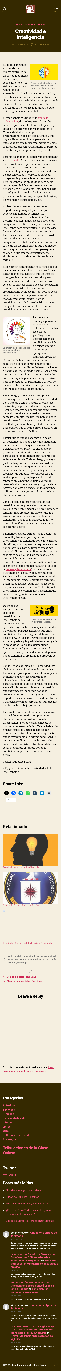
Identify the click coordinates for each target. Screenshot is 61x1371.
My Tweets (9, 1174)
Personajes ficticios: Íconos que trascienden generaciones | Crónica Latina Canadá (32, 1285)
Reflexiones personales (30, 24)
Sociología (9, 1139)
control (39, 956)
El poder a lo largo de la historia (23, 1190)
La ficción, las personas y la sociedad (29, 1290)
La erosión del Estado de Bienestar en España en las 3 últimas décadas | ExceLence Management (33, 1257)
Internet (8, 1122)
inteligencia (39, 959)
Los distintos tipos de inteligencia (21, 867)
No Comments (42, 44)
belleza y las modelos (18, 569)
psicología (51, 959)
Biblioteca (9, 1109)
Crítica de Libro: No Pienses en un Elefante (30, 1220)
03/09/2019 (22, 44)
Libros (6, 1126)
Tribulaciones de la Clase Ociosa (29, 1365)
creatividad (50, 956)
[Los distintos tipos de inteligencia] (30, 850)
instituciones (25, 959)
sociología (22, 962)
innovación (12, 959)
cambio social (14, 956)
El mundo (8, 1113)
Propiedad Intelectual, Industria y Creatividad (28, 943)
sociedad (11, 962)
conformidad (28, 956)
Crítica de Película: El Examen (22, 1196)
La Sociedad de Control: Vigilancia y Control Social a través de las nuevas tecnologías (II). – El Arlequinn (33, 1329)
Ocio (6, 1130)
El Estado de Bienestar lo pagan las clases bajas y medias (34, 1263)
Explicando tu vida (14, 1118)
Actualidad (9, 1105)
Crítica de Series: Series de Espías (21, 905)
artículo (14, 160)
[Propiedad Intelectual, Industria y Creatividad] (30, 925)
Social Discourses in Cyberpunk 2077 (27, 1203)
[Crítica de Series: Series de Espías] (30, 888)
